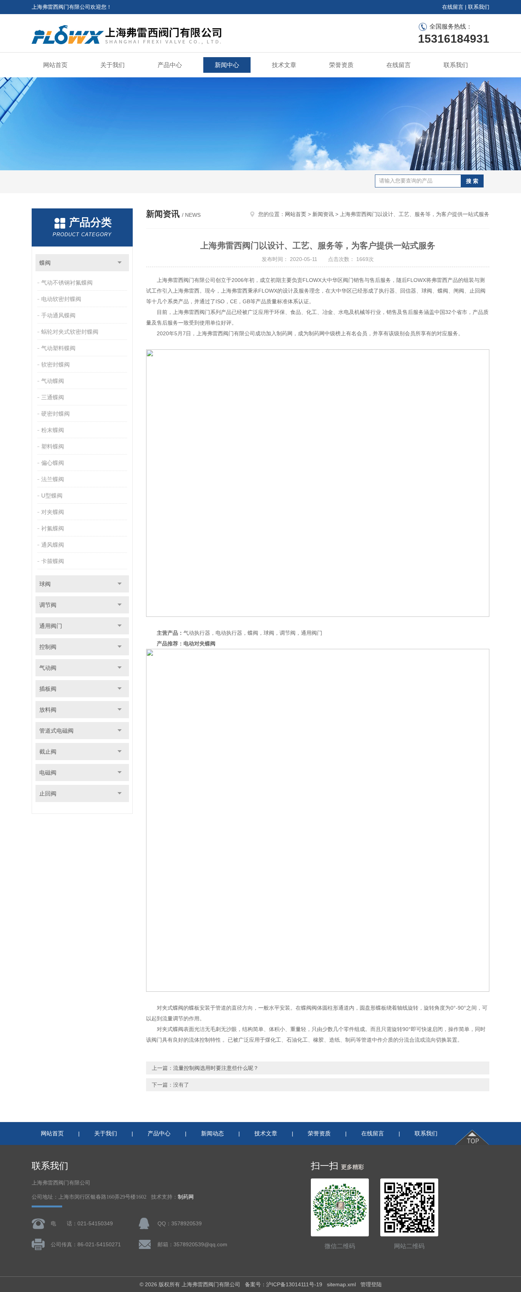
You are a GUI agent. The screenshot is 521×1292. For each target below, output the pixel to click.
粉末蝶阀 (52, 430)
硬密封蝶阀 (55, 413)
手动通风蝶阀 (58, 315)
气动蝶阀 (52, 381)
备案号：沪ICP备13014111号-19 (283, 1284)
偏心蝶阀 (52, 462)
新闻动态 (212, 1133)
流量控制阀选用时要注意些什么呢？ (216, 1068)
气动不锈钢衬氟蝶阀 (67, 282)
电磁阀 (47, 772)
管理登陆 (371, 1284)
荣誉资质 (341, 65)
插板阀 (47, 688)
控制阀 (47, 647)
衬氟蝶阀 (52, 528)
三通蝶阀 (52, 397)
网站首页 (55, 65)
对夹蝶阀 (52, 512)
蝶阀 (45, 262)
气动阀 (47, 667)
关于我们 (112, 65)
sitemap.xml (341, 1284)
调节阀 (47, 605)
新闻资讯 (323, 214)
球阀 (45, 584)
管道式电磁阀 (56, 730)
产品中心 (170, 65)
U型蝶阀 (52, 495)
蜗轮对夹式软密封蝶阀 (69, 331)
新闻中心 (227, 65)
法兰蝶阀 (52, 479)
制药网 (186, 1197)
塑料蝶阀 (52, 446)
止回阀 (47, 793)
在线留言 (452, 7)
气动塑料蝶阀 (58, 348)
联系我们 (478, 7)
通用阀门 (50, 626)
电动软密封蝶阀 (61, 299)
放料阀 (47, 709)
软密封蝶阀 (55, 364)
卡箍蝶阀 (52, 561)
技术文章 (284, 65)
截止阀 (47, 751)
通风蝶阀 (52, 544)
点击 (119, 262)
